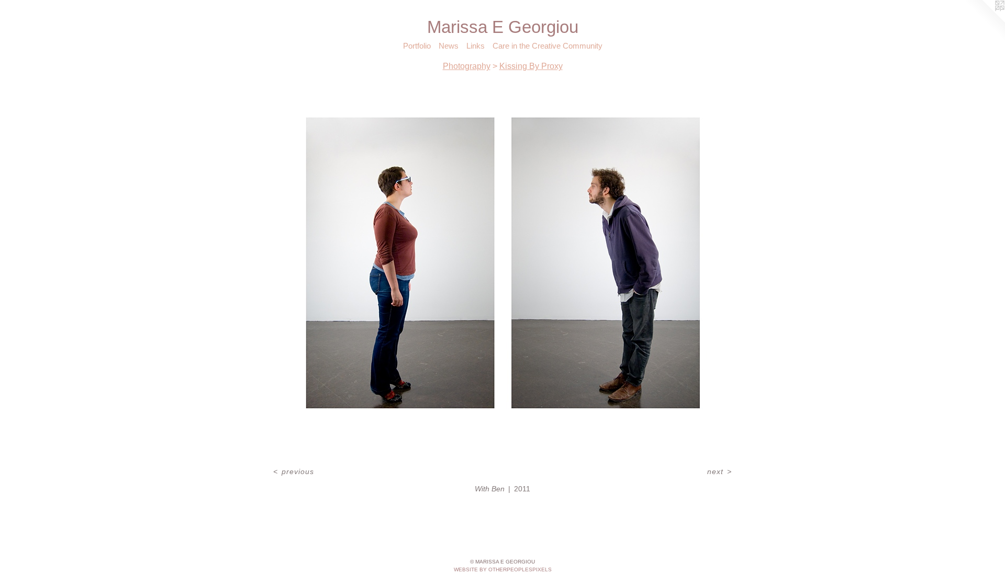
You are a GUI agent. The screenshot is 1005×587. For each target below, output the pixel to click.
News (449, 45)
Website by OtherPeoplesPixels (503, 569)
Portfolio (417, 45)
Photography (466, 66)
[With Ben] (503, 271)
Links (475, 45)
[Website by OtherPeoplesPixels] (984, 21)
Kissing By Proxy (531, 66)
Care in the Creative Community (547, 45)
